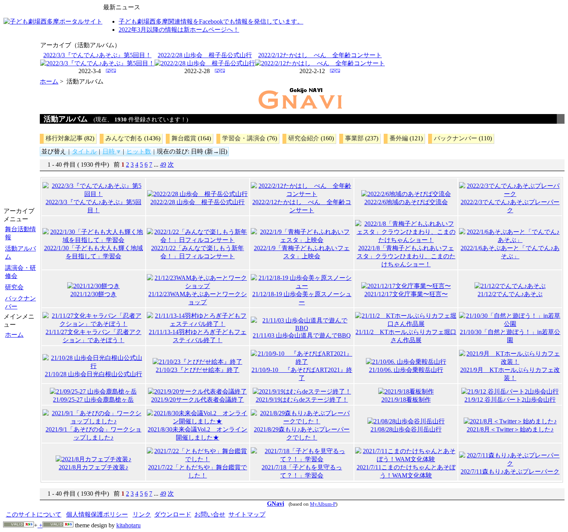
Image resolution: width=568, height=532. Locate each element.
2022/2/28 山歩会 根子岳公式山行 (205, 55)
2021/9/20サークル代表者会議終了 (197, 399)
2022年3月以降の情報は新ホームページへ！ (179, 29)
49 (163, 164)
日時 (109, 151)
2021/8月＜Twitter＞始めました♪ (510, 429)
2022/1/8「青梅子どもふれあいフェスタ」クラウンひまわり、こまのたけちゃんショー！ (406, 256)
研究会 (14, 287)
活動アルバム (20, 252)
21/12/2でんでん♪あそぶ (510, 294)
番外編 (398, 138)
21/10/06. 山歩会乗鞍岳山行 (406, 370)
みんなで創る (124, 138)
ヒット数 (138, 151)
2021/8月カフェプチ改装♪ (93, 467)
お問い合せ (209, 514)
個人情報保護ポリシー (97, 514)
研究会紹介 (303, 138)
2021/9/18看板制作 (406, 399)
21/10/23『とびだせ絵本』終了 (197, 370)
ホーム (14, 334)
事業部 (354, 138)
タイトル (84, 151)
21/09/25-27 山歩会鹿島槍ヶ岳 (93, 399)
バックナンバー (20, 302)
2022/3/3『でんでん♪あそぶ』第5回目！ (97, 55)
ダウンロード (172, 514)
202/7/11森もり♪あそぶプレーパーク (510, 471)
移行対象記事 (64, 138)
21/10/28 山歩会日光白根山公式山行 (93, 374)
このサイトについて (33, 514)
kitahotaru (128, 525)
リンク (142, 514)
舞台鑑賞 (184, 138)
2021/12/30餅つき (93, 294)
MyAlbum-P (323, 504)
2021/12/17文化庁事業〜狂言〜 (406, 294)
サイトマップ (246, 514)
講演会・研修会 (20, 271)
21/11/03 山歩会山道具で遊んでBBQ (302, 335)
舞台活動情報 (20, 233)
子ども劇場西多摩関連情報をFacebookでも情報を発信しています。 (211, 21)
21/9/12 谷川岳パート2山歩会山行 (510, 399)
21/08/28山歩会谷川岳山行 (406, 429)
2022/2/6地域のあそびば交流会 (406, 202)
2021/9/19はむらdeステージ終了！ (302, 399)
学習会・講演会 (243, 138)
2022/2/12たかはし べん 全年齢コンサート (320, 55)
